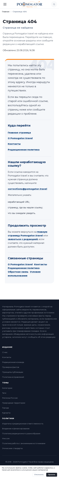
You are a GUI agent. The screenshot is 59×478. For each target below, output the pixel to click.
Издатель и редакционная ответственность (22, 423)
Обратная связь (18, 272)
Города (5, 408)
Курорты (6, 413)
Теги (4, 393)
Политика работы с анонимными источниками (23, 443)
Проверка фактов (10, 367)
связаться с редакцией (23, 239)
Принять (51, 475)
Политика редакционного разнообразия (21, 433)
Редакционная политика (24, 149)
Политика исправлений (13, 377)
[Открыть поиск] (54, 4)
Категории (7, 388)
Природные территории (13, 403)
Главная (5, 11)
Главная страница (19, 132)
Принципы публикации (12, 372)
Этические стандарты (12, 448)
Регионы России (10, 398)
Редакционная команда (13, 362)
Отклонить (39, 475)
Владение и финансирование (16, 428)
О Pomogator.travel (20, 138)
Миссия (5, 438)
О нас (5, 352)
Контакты (14, 144)
